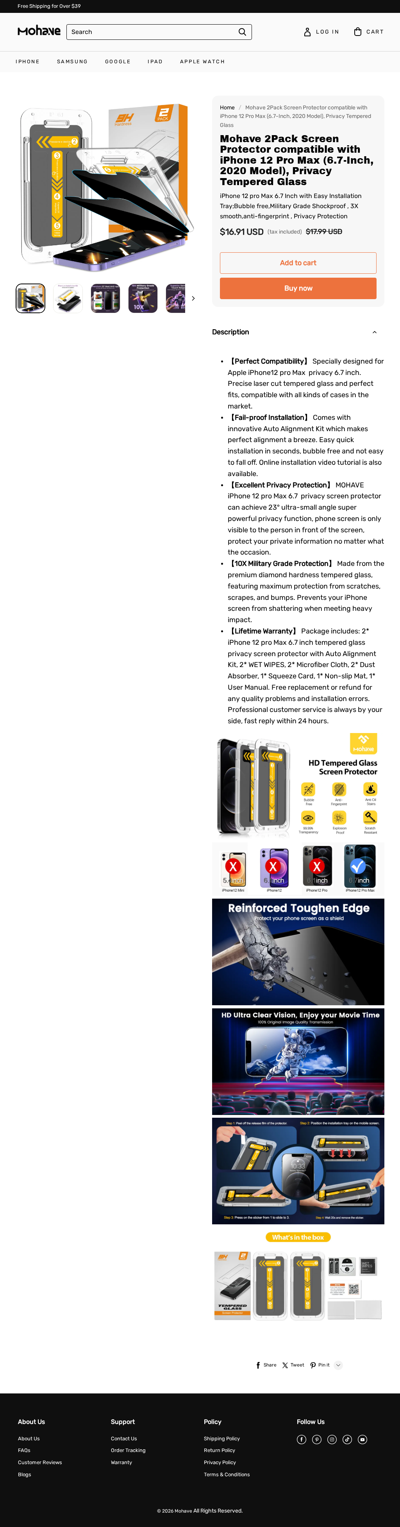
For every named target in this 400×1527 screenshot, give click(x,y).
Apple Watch (202, 61)
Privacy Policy (220, 1462)
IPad (155, 61)
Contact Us (124, 1438)
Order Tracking (128, 1450)
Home (227, 107)
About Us (29, 1438)
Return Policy (219, 1450)
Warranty (121, 1462)
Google (118, 61)
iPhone (28, 61)
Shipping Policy (222, 1438)
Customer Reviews (40, 1462)
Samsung (72, 61)
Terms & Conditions (227, 1474)
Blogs (24, 1474)
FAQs (24, 1450)
